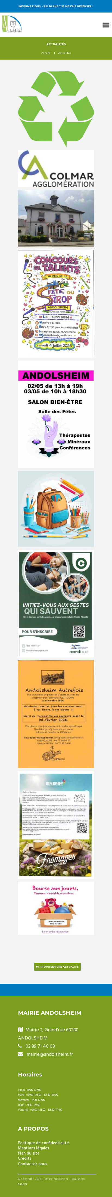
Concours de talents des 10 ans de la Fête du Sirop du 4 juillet (56, 261)
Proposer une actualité (59, 966)
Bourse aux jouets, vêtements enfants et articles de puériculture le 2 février (56, 897)
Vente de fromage (56, 776)
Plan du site (28, 1153)
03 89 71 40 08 (40, 1046)
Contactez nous (32, 1164)
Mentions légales (33, 1148)
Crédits (24, 1159)
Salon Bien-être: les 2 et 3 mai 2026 (56, 369)
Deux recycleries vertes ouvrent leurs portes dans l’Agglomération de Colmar (56, 86)
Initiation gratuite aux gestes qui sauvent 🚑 (56, 558)
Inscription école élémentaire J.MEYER (56, 479)
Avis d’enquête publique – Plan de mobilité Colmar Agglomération (56, 162)
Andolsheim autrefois (56, 665)
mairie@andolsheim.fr (50, 1055)
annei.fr (22, 1184)
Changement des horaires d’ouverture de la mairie (56, 198)
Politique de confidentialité (43, 1143)
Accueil (46, 53)
